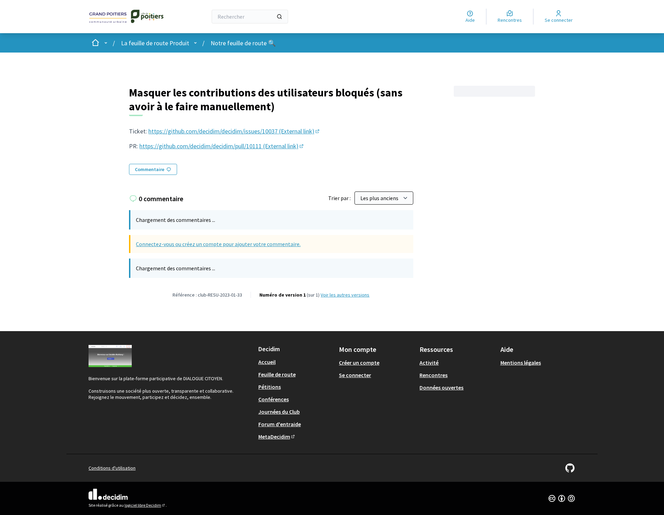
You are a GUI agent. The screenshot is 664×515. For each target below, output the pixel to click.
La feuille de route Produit (155, 43)
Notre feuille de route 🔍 (243, 43)
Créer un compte (359, 362)
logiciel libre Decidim (145, 505)
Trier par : (340, 198)
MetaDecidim (277, 436)
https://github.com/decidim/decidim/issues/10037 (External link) (234, 131)
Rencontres (433, 375)
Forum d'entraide (279, 424)
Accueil (267, 361)
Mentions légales (520, 362)
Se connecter (355, 375)
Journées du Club (279, 411)
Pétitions (269, 386)
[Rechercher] (279, 16)
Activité (429, 362)
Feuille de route (277, 374)
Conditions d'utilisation (112, 468)
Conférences (273, 399)
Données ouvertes (441, 387)
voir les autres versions (345, 295)
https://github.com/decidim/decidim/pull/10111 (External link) (222, 146)
